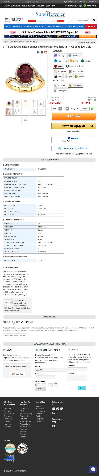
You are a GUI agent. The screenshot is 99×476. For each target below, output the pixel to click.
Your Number (40, 382)
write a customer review (15, 336)
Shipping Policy (26, 414)
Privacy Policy (25, 421)
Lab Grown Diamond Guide (40, 413)
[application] (93, 469)
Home (5, 42)
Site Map (23, 434)
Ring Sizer (40, 419)
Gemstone (58, 51)
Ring (35, 42)
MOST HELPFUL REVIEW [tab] (13, 322)
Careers (23, 437)
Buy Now (73, 116)
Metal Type (58, 80)
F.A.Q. (22, 411)
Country (37, 366)
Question (71, 373)
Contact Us (24, 409)
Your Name (39, 374)
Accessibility (25, 424)
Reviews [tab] (29, 322)
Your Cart (91, 6)
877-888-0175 (71, 2)
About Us (7, 426)
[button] (73, 128)
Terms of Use (25, 426)
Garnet (28, 42)
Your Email (71, 366)
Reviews (7, 424)
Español (36, 2)
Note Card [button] (40, 421)
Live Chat (19, 374)
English (28, 2)
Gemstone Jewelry (17, 42)
